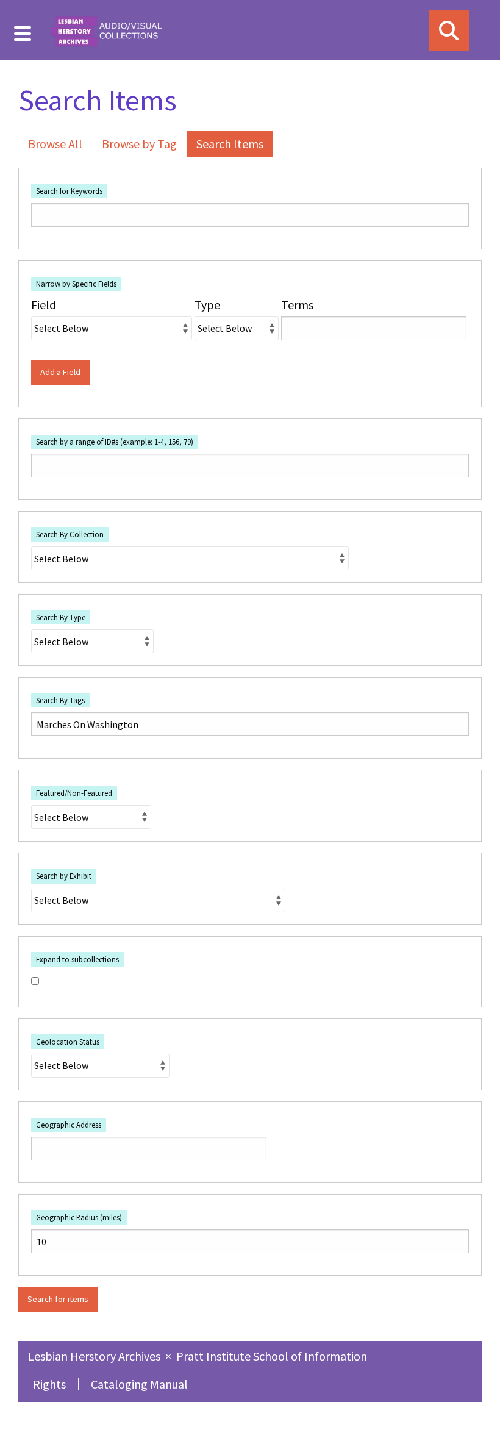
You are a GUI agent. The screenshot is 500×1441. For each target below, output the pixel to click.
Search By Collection (70, 534)
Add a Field (60, 372)
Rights (49, 1384)
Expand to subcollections (77, 959)
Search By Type (60, 617)
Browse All (55, 143)
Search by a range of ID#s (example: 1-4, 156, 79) (114, 441)
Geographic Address (68, 1124)
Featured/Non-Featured (74, 793)
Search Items (229, 143)
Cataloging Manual (139, 1384)
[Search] (449, 30)
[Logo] (106, 30)
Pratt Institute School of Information (271, 1356)
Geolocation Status (67, 1041)
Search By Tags (60, 700)
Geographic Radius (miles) (79, 1217)
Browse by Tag (139, 143)
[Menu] (23, 33)
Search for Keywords (69, 191)
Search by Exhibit (63, 876)
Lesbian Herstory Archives (95, 1356)
